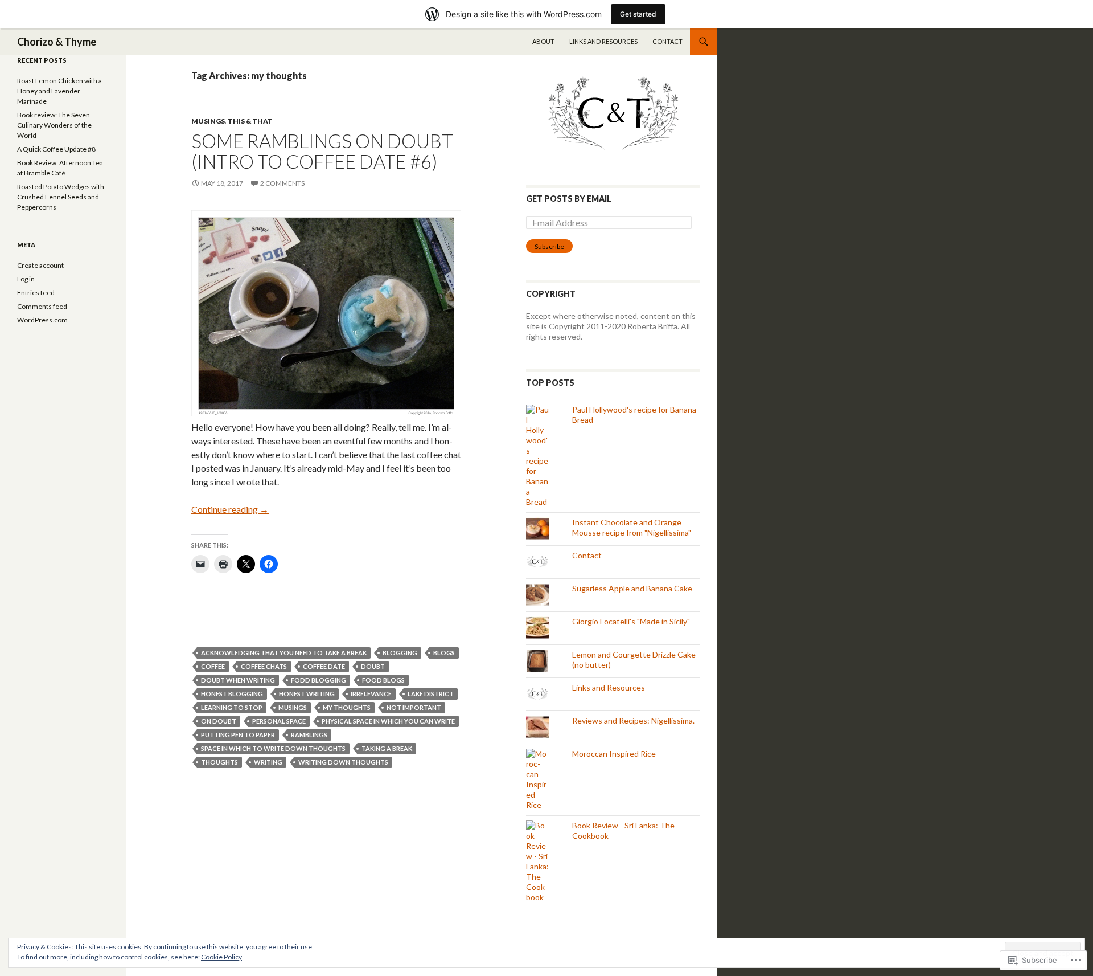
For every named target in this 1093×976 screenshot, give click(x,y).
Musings (208, 121)
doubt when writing (238, 680)
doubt (373, 666)
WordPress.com (42, 320)
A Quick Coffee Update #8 (56, 149)
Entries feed (36, 292)
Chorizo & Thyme (56, 41)
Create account (40, 265)
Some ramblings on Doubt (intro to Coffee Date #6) (322, 151)
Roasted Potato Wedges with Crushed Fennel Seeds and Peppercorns (60, 196)
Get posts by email (568, 198)
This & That (250, 121)
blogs (444, 652)
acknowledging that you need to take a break (284, 652)
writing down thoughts (343, 762)
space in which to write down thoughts (273, 748)
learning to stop (231, 707)
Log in (26, 279)
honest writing (307, 693)
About (543, 41)
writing (268, 762)
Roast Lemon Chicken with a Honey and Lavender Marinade (59, 90)
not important (414, 707)
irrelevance (371, 693)
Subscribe (549, 246)
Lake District (431, 693)
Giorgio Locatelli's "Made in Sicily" (631, 621)
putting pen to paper (238, 734)
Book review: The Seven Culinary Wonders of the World (54, 125)
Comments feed (42, 306)
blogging (400, 652)
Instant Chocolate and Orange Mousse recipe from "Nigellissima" (631, 527)
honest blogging (232, 693)
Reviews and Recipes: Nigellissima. (633, 720)
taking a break (386, 748)
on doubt (218, 721)
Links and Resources (603, 41)
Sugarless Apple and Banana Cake (632, 588)
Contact (667, 41)
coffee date (324, 666)
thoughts (219, 762)
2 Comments (282, 183)
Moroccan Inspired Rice (614, 753)
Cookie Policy (221, 957)
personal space (279, 721)
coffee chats (264, 666)
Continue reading (230, 509)
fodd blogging (318, 680)
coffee (213, 666)
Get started (638, 14)
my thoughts (347, 707)
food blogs (383, 680)
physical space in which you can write (388, 721)
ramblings (309, 734)
